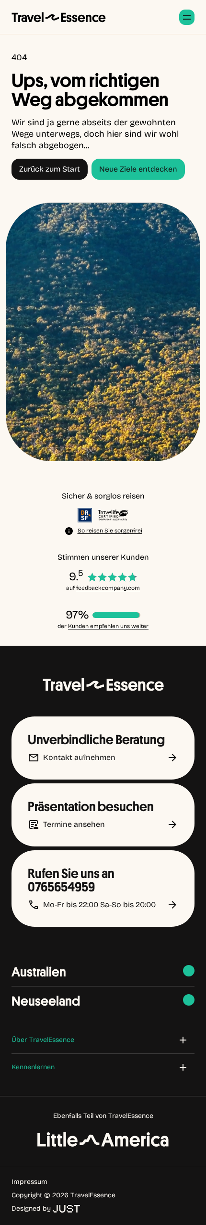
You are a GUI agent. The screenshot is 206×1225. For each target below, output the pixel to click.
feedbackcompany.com (108, 588)
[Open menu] (187, 17)
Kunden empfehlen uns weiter (108, 626)
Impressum (29, 1182)
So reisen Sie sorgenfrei (110, 530)
